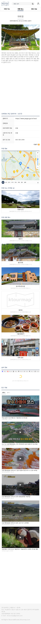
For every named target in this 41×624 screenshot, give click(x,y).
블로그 (8, 392)
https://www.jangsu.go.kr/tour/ (26, 118)
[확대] (37, 152)
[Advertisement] (20, 88)
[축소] (37, 167)
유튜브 (3, 392)
